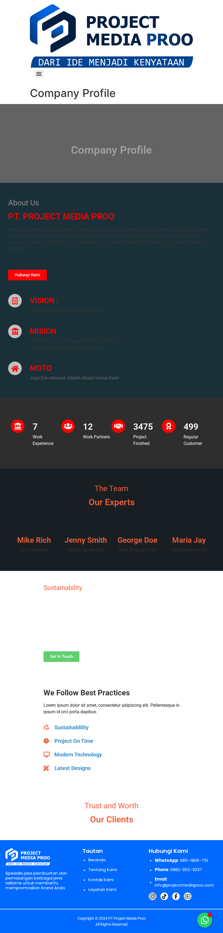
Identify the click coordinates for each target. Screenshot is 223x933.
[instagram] (152, 896)
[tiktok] (164, 896)
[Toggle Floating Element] (204, 920)
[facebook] (176, 896)
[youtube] (187, 896)
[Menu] (39, 74)
